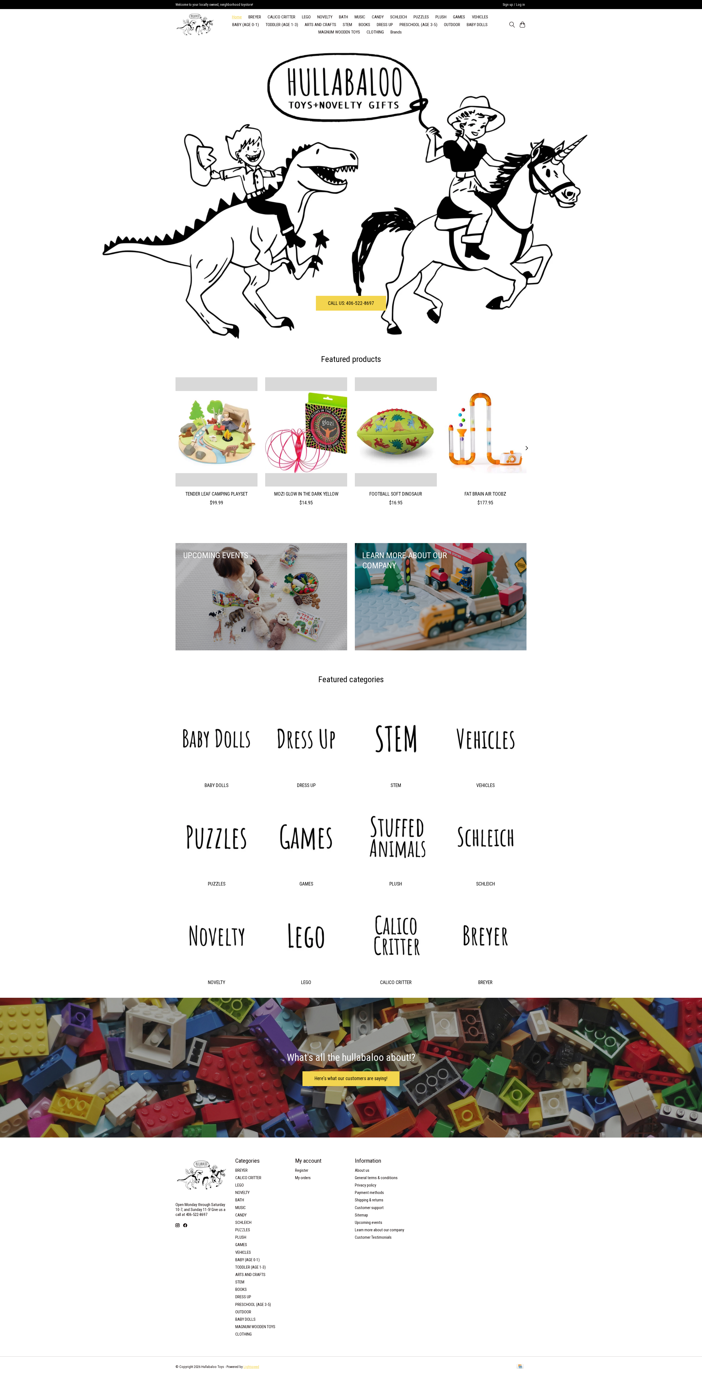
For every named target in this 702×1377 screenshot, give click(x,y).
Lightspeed (251, 1367)
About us (362, 1170)
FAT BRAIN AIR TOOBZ (485, 494)
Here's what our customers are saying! (351, 1078)
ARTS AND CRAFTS (320, 24)
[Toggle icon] (512, 25)
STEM (347, 24)
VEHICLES (480, 17)
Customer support (369, 1207)
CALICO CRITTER (281, 17)
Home (237, 17)
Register (301, 1170)
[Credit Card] (520, 1366)
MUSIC (360, 17)
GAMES (459, 17)
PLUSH (440, 17)
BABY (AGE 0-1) (245, 24)
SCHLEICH (398, 17)
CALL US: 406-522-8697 (351, 303)
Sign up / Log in (514, 5)
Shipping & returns (369, 1200)
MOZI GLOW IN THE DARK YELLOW (306, 494)
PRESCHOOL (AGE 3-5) (418, 24)
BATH (343, 17)
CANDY (378, 17)
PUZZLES (421, 17)
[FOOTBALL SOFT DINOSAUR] (396, 432)
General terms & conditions (376, 1177)
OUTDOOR (452, 24)
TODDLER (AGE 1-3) (281, 24)
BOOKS (364, 24)
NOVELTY (324, 17)
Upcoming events (368, 1222)
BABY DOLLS (477, 24)
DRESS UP (385, 24)
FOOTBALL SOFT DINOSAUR (395, 494)
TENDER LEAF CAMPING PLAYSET (216, 494)
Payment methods (369, 1192)
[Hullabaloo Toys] (195, 24)
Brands (396, 32)
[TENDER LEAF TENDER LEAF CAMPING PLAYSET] (216, 432)
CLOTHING (375, 32)
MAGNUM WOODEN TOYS (339, 32)
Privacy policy (365, 1185)
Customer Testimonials (373, 1237)
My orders (303, 1177)
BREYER (254, 17)
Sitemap (361, 1215)
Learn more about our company (379, 1229)
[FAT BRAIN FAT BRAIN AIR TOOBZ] (485, 432)
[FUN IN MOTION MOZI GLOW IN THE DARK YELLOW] (306, 432)
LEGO (306, 17)
